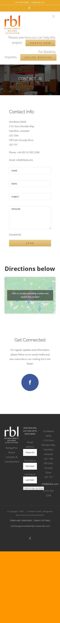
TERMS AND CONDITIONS (21, 520)
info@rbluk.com (38, 2)
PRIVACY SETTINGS (42, 520)
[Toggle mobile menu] (53, 16)
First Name (30, 460)
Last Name (30, 474)
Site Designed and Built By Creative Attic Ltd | (30, 526)
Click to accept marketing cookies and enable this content (30, 295)
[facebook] (30, 382)
